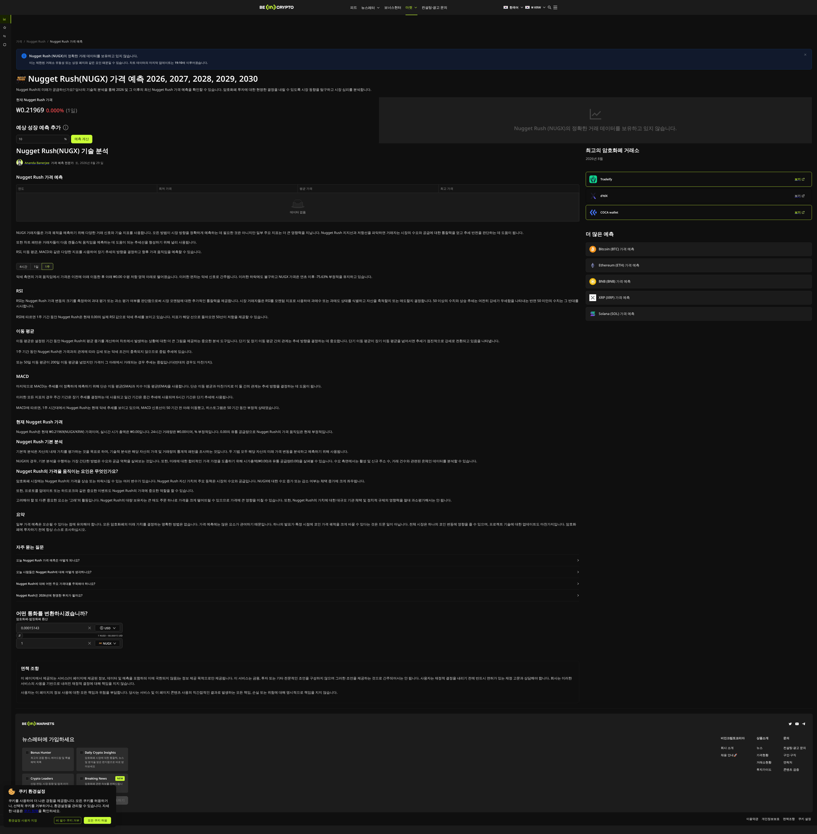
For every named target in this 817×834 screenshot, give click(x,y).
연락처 (787, 762)
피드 (353, 7)
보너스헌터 (392, 7)
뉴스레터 (368, 7)
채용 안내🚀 (729, 755)
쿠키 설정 (804, 819)
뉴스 (760, 748)
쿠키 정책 (31, 811)
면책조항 (789, 819)
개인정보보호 (771, 819)
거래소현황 (764, 762)
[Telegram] (804, 724)
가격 (19, 41)
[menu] (5, 32)
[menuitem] (5, 19)
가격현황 (762, 755)
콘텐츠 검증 (791, 769)
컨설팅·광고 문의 (434, 7)
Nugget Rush (36, 41)
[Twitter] (790, 724)
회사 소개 (727, 748)
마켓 (409, 7)
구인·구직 (789, 755)
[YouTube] (797, 724)
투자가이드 (764, 769)
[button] (297, 560)
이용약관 (752, 819)
